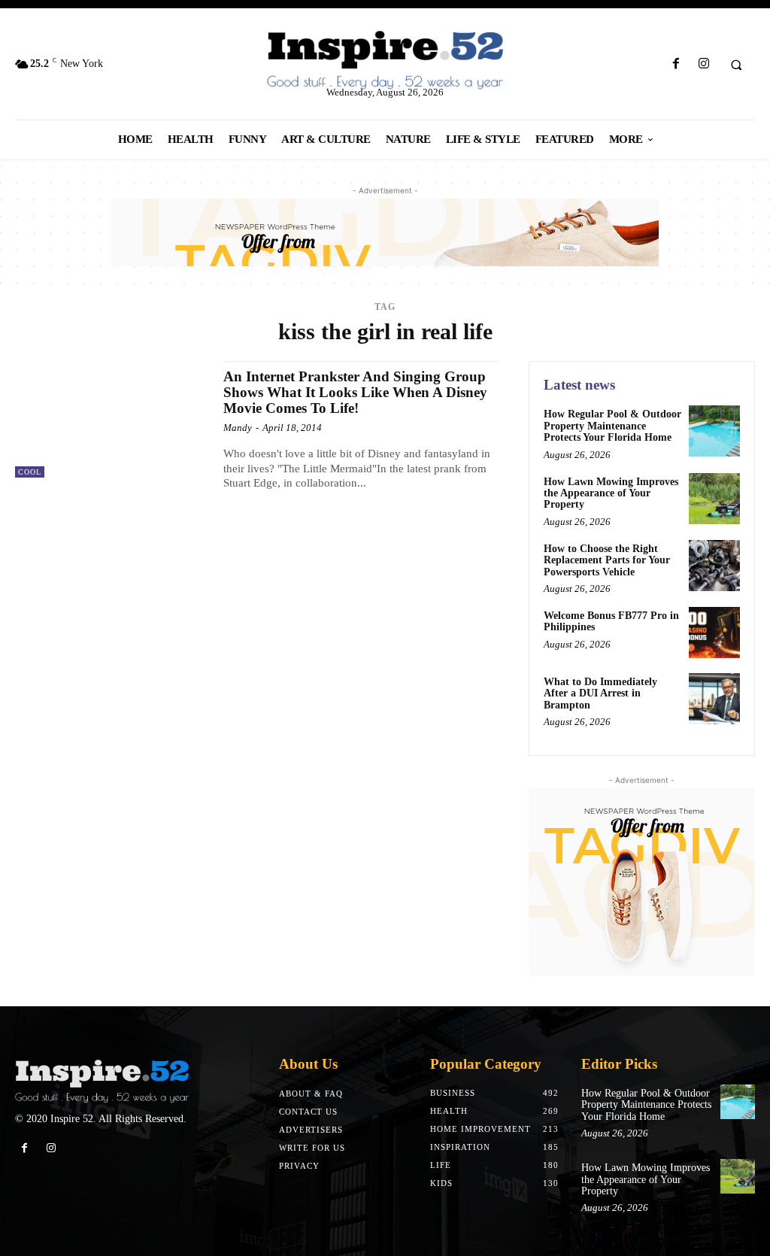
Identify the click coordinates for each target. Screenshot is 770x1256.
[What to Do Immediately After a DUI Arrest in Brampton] (714, 698)
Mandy (237, 427)
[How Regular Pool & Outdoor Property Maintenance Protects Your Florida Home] (714, 431)
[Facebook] (675, 64)
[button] (736, 64)
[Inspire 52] (385, 61)
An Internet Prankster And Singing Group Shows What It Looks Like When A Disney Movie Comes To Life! (355, 392)
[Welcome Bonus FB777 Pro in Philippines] (714, 632)
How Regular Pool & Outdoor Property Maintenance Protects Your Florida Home (612, 425)
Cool (29, 472)
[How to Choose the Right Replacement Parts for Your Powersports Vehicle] (714, 565)
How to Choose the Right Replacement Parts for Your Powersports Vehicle (607, 560)
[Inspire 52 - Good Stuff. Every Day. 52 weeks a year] (102, 1082)
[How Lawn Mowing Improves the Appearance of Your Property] (714, 498)
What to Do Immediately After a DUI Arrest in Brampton (600, 693)
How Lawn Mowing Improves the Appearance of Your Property (611, 493)
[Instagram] (703, 64)
